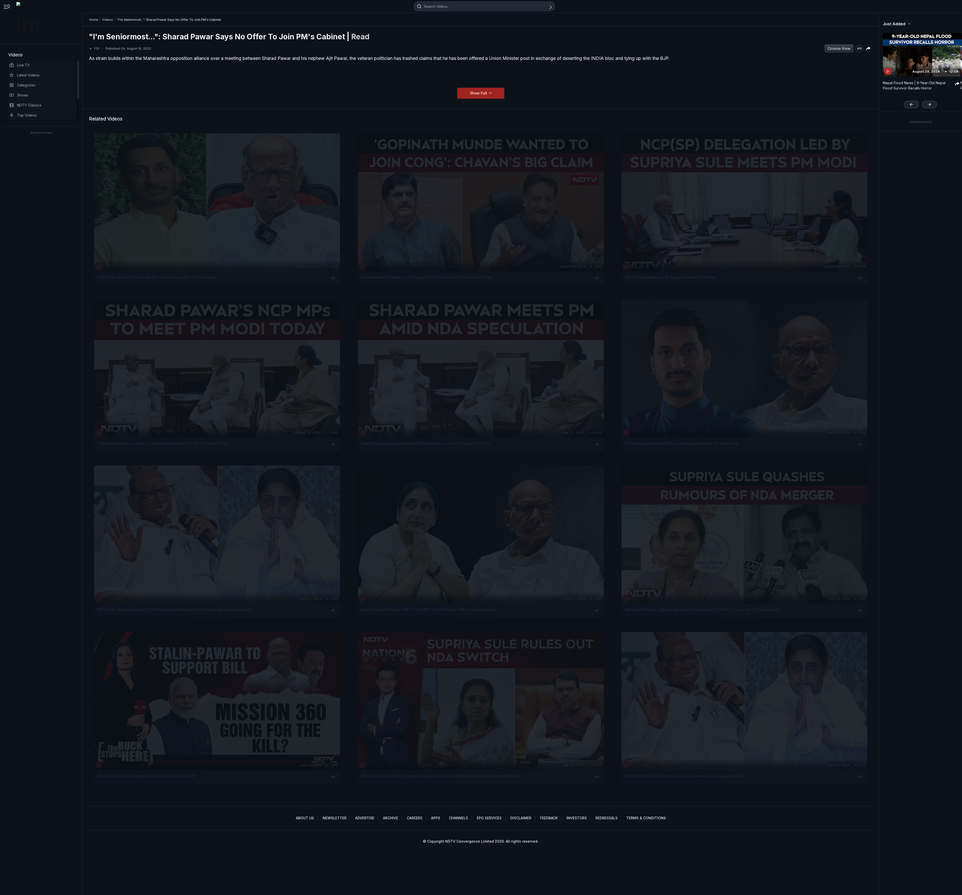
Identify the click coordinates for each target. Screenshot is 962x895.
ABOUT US (305, 818)
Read (360, 36)
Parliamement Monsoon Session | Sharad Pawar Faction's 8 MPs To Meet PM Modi (163, 443)
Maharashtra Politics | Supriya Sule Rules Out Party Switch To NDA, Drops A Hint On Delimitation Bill (703, 610)
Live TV (23, 65)
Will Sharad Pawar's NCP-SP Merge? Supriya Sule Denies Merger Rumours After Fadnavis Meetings (440, 776)
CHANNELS (458, 818)
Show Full (479, 93)
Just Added (894, 23)
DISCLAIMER (520, 818)
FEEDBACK (549, 818)
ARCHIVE (390, 818)
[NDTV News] (27, 22)
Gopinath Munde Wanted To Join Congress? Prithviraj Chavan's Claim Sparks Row (426, 277)
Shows (22, 95)
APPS (435, 818)
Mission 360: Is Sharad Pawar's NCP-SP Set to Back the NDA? (146, 776)
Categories (26, 85)
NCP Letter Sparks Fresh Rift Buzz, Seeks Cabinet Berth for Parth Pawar (682, 443)
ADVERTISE (364, 818)
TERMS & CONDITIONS (646, 818)
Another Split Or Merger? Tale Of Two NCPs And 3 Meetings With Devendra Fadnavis (429, 610)
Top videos (27, 115)
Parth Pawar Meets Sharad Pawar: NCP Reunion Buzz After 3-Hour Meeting (156, 277)
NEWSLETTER (334, 818)
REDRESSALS (606, 818)
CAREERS (414, 818)
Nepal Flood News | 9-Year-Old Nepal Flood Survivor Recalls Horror (914, 85)
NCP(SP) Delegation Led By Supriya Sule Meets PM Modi (670, 277)
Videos (15, 54)
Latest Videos (28, 75)
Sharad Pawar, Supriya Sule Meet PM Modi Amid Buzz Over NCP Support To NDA (426, 443)
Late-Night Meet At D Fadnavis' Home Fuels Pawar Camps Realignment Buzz (685, 776)
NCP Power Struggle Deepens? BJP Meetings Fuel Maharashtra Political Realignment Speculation (174, 610)
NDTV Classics (29, 105)
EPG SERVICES (489, 818)
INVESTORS (576, 818)
